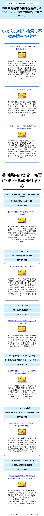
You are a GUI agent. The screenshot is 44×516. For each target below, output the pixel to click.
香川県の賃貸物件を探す (22, 90)
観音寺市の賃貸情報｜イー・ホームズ (22, 266)
